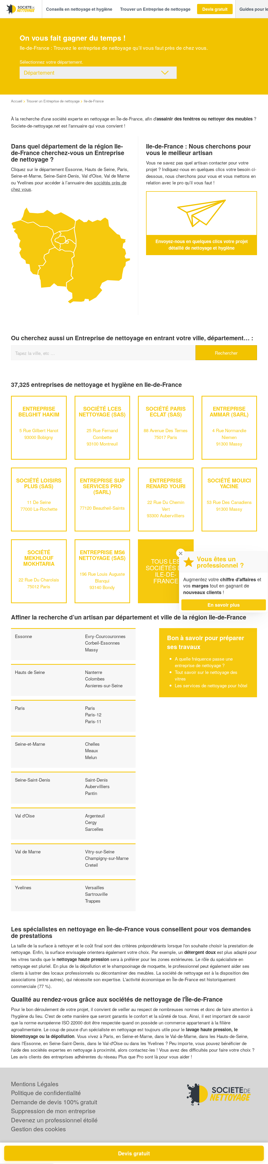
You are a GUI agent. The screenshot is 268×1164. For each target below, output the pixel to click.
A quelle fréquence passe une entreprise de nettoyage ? (204, 662)
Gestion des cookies (38, 1128)
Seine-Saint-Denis (32, 779)
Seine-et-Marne (30, 743)
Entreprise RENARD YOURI (166, 483)
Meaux (91, 750)
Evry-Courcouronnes (105, 636)
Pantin (91, 793)
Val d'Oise (25, 815)
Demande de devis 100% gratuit (54, 1101)
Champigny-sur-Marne (107, 858)
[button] (79, 9)
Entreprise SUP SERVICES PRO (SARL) (102, 486)
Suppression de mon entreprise (53, 1110)
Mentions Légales (35, 1083)
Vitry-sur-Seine (99, 851)
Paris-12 (93, 714)
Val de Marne (28, 851)
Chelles (92, 743)
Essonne (23, 636)
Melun (91, 757)
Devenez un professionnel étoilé (54, 1120)
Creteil (91, 864)
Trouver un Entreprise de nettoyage (53, 100)
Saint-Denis (96, 779)
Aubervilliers (97, 786)
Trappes (92, 900)
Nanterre (93, 672)
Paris (20, 708)
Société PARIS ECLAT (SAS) (166, 411)
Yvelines (23, 887)
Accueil (16, 100)
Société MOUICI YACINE (229, 483)
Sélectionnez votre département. (51, 61)
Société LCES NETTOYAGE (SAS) (102, 411)
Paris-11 (93, 721)
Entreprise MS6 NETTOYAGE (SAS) (102, 555)
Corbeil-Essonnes (102, 642)
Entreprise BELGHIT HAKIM (38, 411)
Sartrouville (96, 894)
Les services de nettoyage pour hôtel (211, 685)
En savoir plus (224, 604)
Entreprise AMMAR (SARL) (229, 411)
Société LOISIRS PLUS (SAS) (38, 483)
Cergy (91, 822)
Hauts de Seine (30, 672)
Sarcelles (94, 829)
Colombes (95, 678)
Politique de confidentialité (46, 1092)
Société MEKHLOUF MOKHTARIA (38, 557)
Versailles (94, 887)
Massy (91, 649)
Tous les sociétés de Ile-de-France (166, 571)
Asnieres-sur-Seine (103, 685)
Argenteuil (95, 815)
